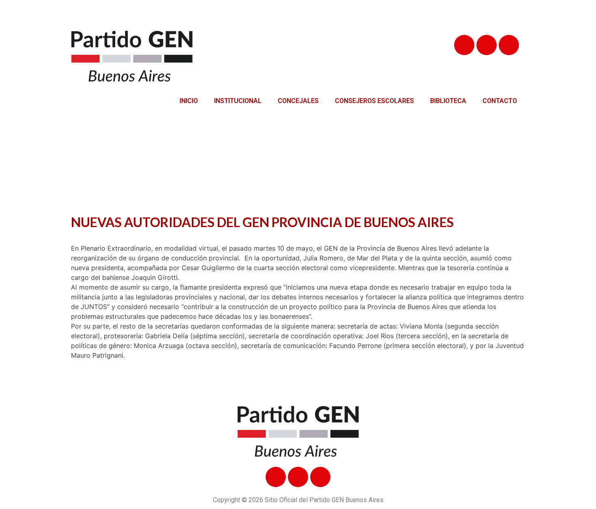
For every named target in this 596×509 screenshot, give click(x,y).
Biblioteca (448, 101)
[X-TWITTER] (486, 45)
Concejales (298, 101)
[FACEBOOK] (464, 45)
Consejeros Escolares (374, 101)
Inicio (189, 101)
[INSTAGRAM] (509, 45)
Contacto (499, 101)
